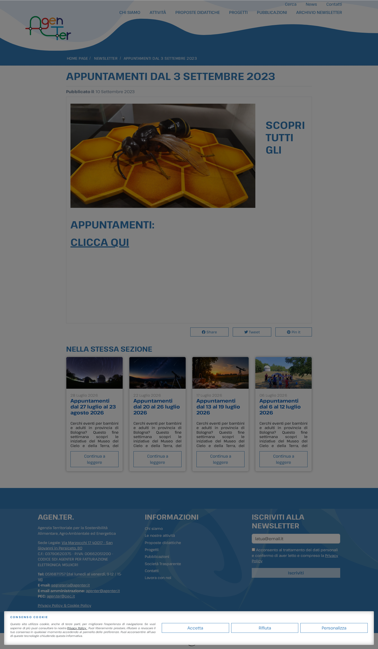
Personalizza (334, 628)
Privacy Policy (77, 628)
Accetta (195, 628)
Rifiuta (265, 628)
